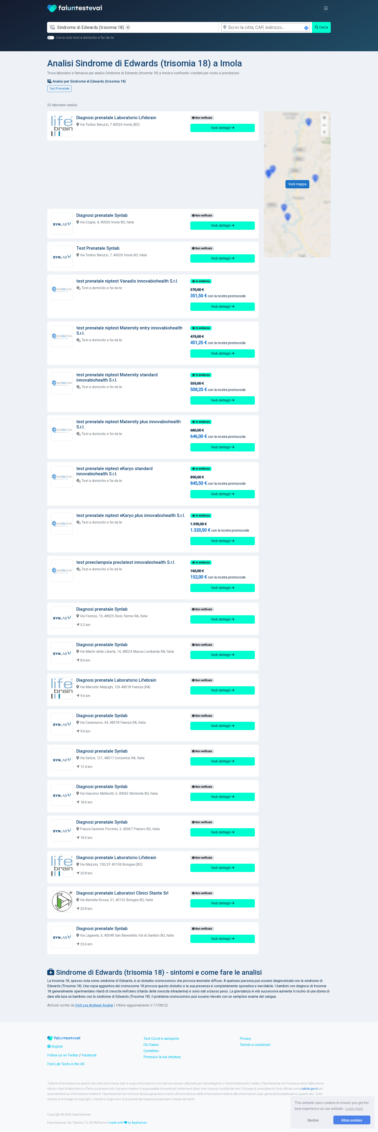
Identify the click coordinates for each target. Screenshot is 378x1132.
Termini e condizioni (255, 1045)
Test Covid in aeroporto (161, 1038)
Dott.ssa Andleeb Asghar (94, 1005)
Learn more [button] (354, 1109)
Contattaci (151, 1051)
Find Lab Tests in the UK (65, 1064)
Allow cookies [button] (351, 1120)
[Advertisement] (153, 174)
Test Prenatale (59, 88)
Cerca (323, 27)
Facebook (89, 1055)
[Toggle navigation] (326, 8)
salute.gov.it (309, 1088)
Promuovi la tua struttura (162, 1057)
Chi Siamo (151, 1045)
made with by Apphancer (128, 1122)
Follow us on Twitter (62, 1055)
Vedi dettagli (221, 128)
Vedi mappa (297, 184)
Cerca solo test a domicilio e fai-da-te (85, 37)
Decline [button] (313, 1120)
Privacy (245, 1038)
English (57, 1046)
